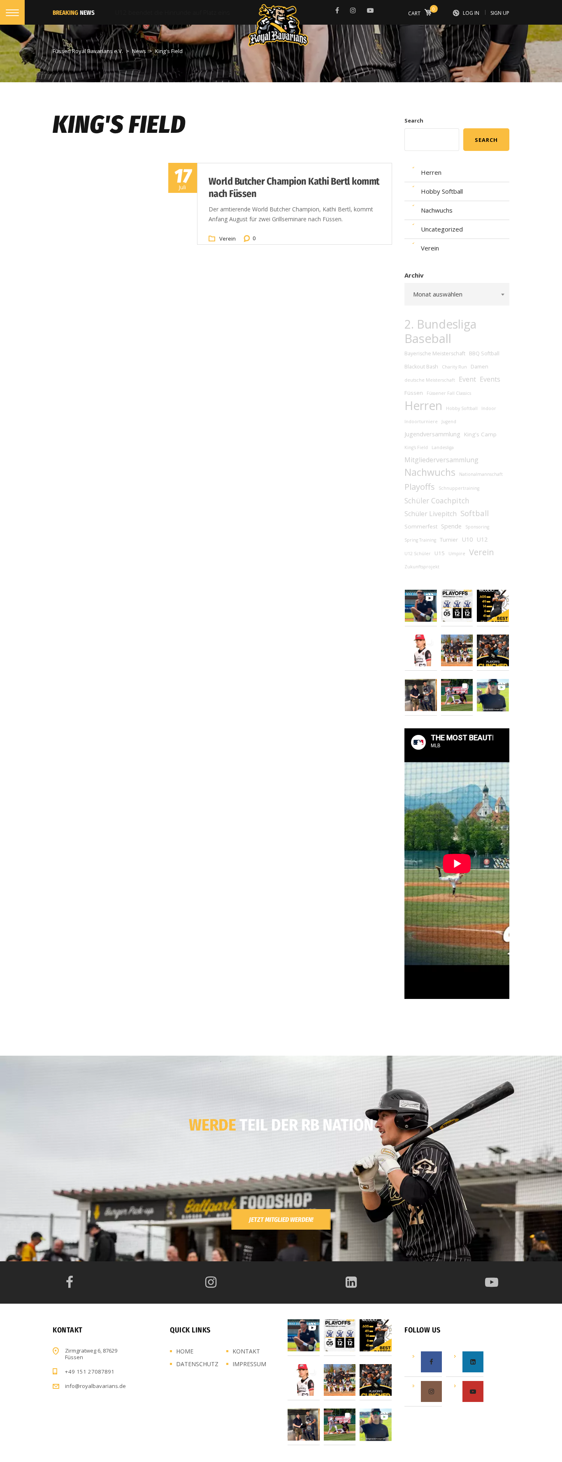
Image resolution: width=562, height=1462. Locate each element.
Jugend (448, 421)
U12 (482, 539)
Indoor (488, 408)
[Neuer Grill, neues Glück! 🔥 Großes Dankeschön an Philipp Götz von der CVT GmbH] (421, 695)
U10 (467, 539)
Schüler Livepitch (430, 513)
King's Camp (480, 434)
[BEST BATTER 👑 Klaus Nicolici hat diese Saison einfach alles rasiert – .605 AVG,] (493, 606)
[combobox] (456, 294)
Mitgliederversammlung (441, 459)
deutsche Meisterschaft (429, 380)
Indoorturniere (421, 421)
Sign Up (499, 12)
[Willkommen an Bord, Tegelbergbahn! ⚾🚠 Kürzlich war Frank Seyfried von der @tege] (457, 651)
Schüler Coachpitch (436, 500)
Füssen (413, 392)
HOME (184, 1351)
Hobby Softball (462, 408)
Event (467, 379)
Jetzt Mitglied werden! (281, 1219)
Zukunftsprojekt (421, 567)
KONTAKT (246, 1351)
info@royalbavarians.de (95, 1386)
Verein (227, 238)
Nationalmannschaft (481, 474)
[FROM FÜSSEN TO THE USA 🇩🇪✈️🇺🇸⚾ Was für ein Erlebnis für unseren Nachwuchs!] (421, 651)
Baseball (427, 338)
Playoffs (419, 486)
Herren (423, 405)
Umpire (456, 553)
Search (413, 120)
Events (490, 379)
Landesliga (443, 447)
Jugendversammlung (432, 434)
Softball (474, 513)
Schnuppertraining (459, 488)
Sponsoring (477, 527)
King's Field (416, 447)
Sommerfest (420, 526)
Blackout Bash (421, 366)
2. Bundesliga (440, 324)
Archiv (414, 275)
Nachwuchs (429, 472)
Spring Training (420, 540)
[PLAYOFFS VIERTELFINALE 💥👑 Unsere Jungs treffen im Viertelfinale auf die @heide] (457, 606)
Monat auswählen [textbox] (437, 294)
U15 (439, 553)
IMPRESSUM (249, 1364)
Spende (451, 526)
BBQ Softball (484, 353)
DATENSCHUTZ (197, 1364)
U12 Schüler (417, 553)
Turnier (449, 539)
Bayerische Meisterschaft (434, 353)
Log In (471, 12)
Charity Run (454, 367)
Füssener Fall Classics (449, 393)
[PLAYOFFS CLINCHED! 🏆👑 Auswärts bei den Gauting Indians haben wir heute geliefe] (493, 651)
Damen (479, 366)
